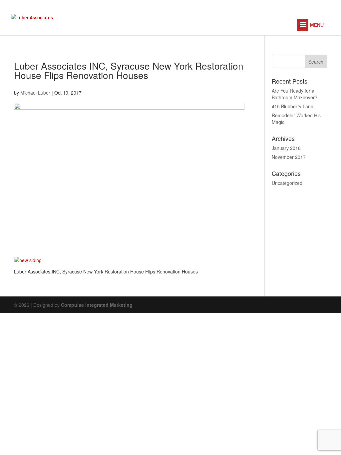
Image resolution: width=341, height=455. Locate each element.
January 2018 (286, 148)
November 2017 (289, 157)
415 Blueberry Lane (292, 106)
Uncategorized (287, 183)
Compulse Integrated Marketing (97, 304)
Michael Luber (35, 92)
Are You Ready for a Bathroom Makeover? (294, 94)
